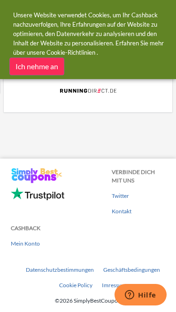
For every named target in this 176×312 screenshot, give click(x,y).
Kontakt (121, 211)
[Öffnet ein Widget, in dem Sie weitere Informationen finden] (141, 295)
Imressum (114, 285)
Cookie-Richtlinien (70, 52)
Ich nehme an (36, 66)
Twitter (120, 195)
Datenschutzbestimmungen (60, 269)
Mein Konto (25, 243)
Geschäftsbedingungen (131, 269)
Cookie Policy (75, 285)
